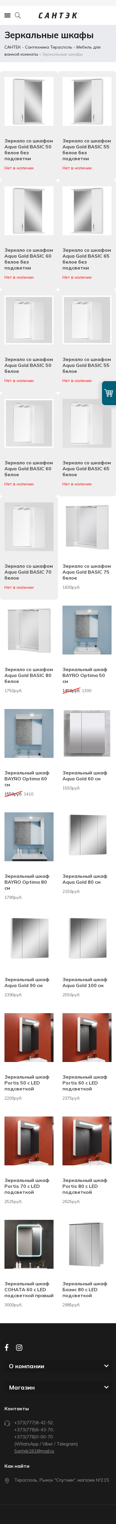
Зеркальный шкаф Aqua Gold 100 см (84, 982)
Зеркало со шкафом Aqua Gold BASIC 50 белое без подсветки (28, 149)
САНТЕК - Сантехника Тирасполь (38, 47)
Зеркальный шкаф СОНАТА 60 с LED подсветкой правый (29, 1289)
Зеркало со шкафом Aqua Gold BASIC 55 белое (86, 365)
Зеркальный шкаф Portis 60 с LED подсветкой (84, 1083)
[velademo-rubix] (58, 15)
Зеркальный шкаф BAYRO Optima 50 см (84, 675)
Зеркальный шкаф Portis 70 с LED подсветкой (26, 1186)
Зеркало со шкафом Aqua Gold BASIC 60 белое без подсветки (28, 259)
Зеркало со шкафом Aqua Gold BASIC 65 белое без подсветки (86, 259)
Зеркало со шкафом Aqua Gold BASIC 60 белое (28, 468)
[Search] (18, 15)
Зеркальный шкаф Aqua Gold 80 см (84, 879)
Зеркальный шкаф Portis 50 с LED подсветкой (26, 1083)
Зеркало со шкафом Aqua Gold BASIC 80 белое (28, 675)
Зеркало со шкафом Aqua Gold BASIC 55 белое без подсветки (86, 149)
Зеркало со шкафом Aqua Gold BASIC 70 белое (28, 572)
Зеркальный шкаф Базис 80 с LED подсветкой (84, 1289)
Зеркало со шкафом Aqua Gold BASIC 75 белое (86, 572)
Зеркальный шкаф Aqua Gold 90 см (26, 982)
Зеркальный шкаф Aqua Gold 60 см (84, 776)
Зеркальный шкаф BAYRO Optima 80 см (26, 882)
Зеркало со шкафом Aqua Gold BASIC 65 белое (86, 468)
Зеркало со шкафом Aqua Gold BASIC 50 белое (28, 365)
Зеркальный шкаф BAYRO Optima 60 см (26, 778)
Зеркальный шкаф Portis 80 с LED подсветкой (84, 1186)
